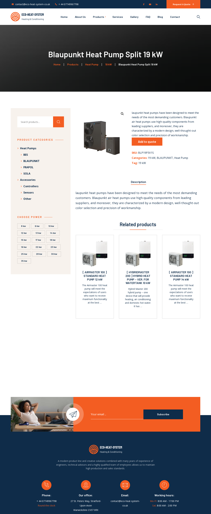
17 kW (38, 239)
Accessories (27, 180)
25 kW (24, 253)
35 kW (24, 260)
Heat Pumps (28, 148)
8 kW (23, 226)
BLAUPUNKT (165, 158)
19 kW (151, 158)
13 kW (38, 232)
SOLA (26, 173)
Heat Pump (181, 158)
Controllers (30, 186)
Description (138, 182)
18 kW (53, 239)
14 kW (53, 232)
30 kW (54, 253)
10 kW (51, 226)
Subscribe (163, 414)
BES (25, 155)
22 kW (39, 247)
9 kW (37, 226)
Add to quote (147, 141)
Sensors (28, 192)
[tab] (138, 181)
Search (58, 121)
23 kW (54, 247)
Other (27, 199)
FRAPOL (28, 167)
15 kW (24, 239)
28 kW (39, 253)
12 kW (24, 232)
